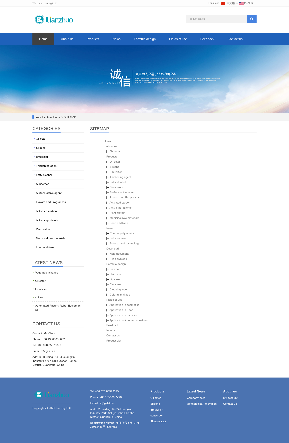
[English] (247, 3)
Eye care (115, 284)
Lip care (115, 279)
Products (93, 39)
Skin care (115, 269)
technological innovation (202, 403)
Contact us (235, 39)
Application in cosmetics (124, 304)
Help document (119, 253)
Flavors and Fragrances (125, 197)
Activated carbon (120, 202)
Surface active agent (122, 192)
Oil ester (115, 161)
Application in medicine (124, 315)
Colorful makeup (120, 294)
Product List (113, 340)
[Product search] (252, 19)
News (116, 39)
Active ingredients (121, 207)
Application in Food (121, 309)
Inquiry (110, 330)
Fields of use (178, 39)
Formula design (145, 39)
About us (67, 39)
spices (39, 297)
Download (112, 248)
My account (230, 397)
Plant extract (117, 212)
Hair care (115, 274)
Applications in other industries (128, 320)
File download (118, 258)
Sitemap (112, 426)
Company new (196, 397)
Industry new (118, 238)
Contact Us (230, 403)
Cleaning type (118, 289)
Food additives (119, 223)
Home (43, 39)
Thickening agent (120, 177)
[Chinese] (228, 3)
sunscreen (156, 415)
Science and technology (124, 243)
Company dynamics (122, 233)
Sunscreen (116, 187)
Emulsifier (116, 171)
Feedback (207, 39)
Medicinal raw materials (124, 217)
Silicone (114, 166)
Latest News (196, 391)
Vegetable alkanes (46, 272)
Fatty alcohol (118, 182)
